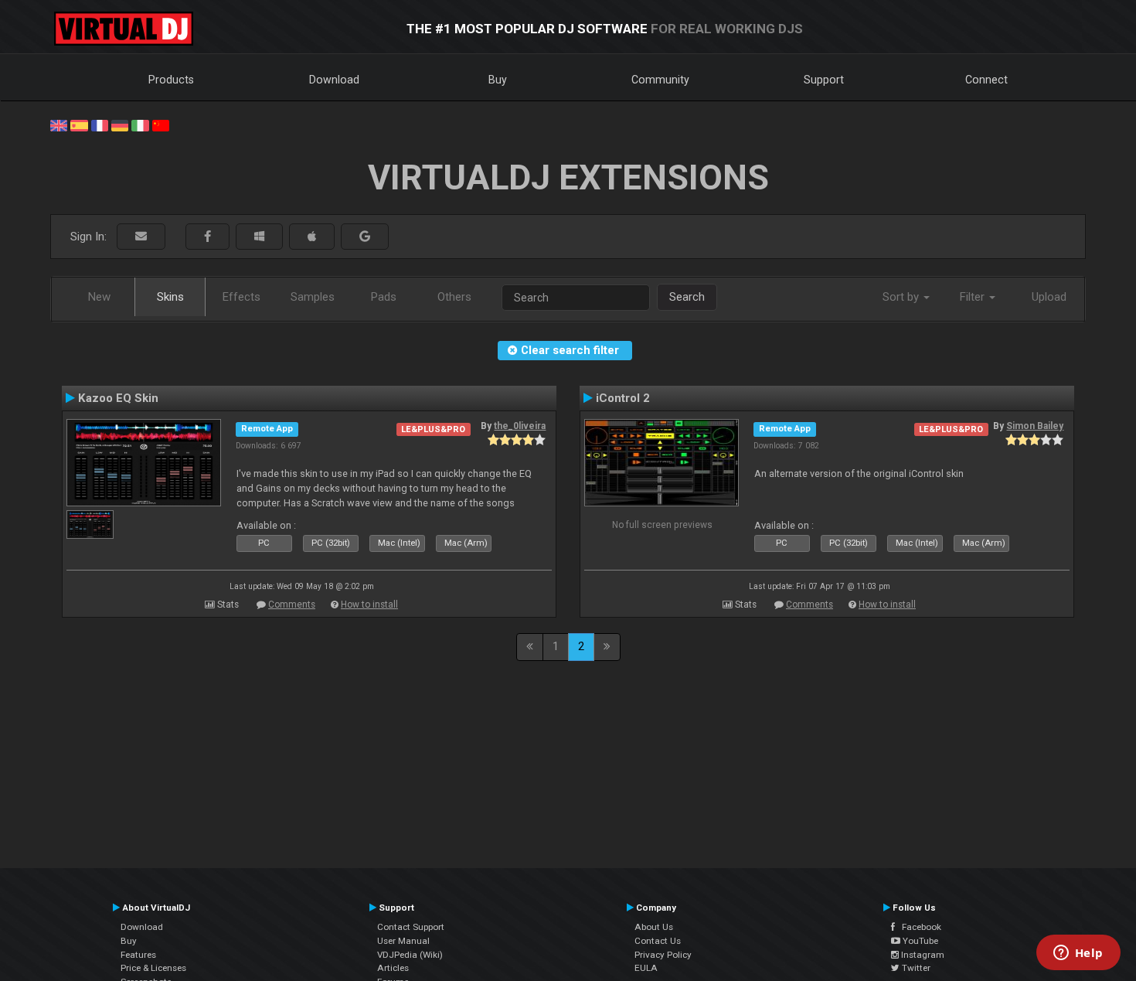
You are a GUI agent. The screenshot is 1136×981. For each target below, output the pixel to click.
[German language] (119, 124)
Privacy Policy (663, 954)
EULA (646, 967)
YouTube (919, 940)
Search (687, 297)
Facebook (918, 926)
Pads (383, 297)
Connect (986, 79)
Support (824, 79)
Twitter (915, 967)
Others (454, 297)
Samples (313, 297)
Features (138, 954)
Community (660, 79)
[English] (58, 124)
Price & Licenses (153, 967)
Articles (393, 967)
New (99, 297)
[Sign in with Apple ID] (312, 236)
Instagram (921, 954)
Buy (497, 79)
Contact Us (657, 940)
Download (334, 79)
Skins (170, 297)
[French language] (99, 124)
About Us (653, 926)
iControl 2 (623, 398)
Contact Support (410, 926)
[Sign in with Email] (141, 236)
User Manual (403, 940)
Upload (1049, 297)
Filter (974, 297)
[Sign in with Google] (365, 236)
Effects (241, 297)
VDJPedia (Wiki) (410, 954)
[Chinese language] (160, 124)
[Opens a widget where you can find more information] (1078, 954)
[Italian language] (139, 124)
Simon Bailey (1034, 426)
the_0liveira (520, 426)
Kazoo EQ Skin (118, 398)
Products (171, 79)
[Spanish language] (78, 124)
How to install (369, 604)
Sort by (902, 297)
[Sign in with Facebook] (207, 236)
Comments (291, 604)
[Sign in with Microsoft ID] (259, 236)
